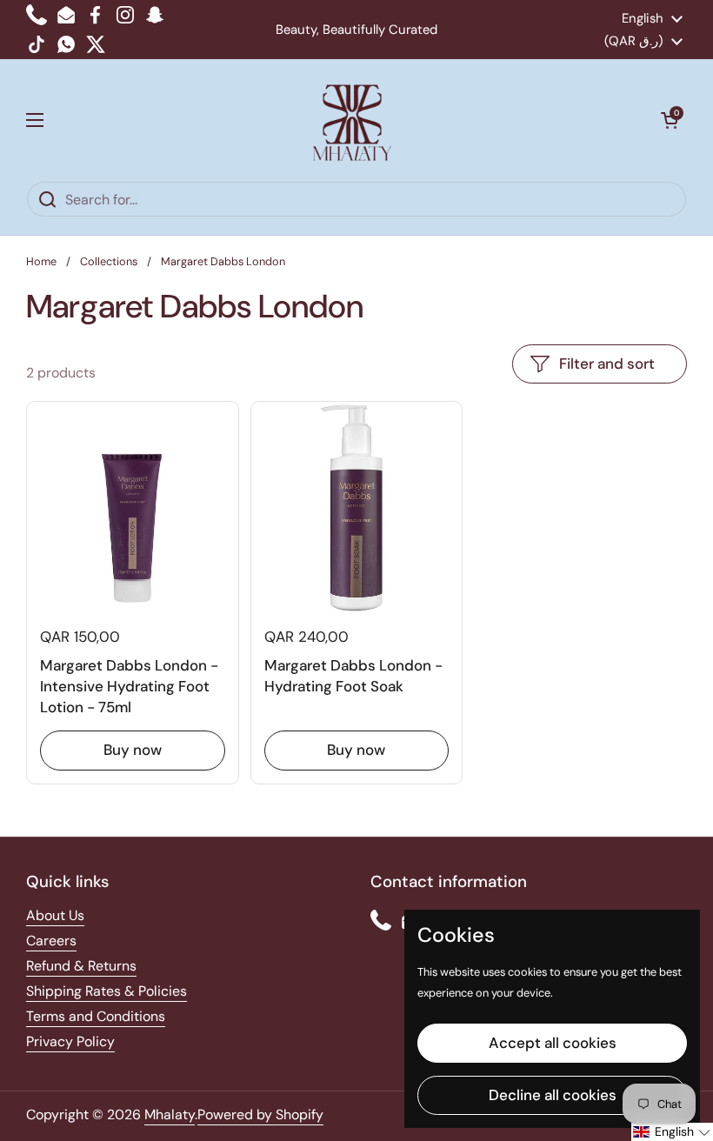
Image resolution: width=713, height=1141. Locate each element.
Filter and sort (607, 363)
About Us (55, 915)
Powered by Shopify (260, 1114)
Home (41, 261)
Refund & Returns (81, 966)
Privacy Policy (70, 1041)
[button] (669, 120)
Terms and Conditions (95, 1016)
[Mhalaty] (352, 120)
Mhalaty (169, 1114)
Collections (108, 261)
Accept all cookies (552, 1042)
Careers (51, 940)
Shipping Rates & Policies (106, 991)
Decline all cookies (552, 1094)
